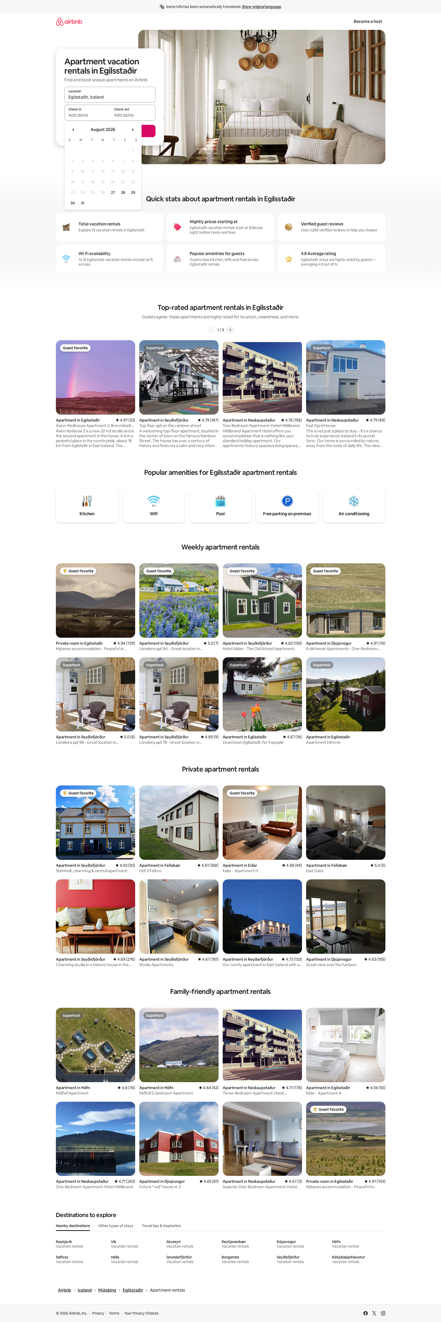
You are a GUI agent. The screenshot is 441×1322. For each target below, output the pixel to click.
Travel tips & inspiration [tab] (161, 1225)
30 (73, 203)
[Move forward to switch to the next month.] (132, 129)
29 (133, 192)
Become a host (368, 21)
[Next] (230, 330)
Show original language (261, 6)
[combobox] (109, 97)
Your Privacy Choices (141, 1313)
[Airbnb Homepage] (69, 21)
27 (113, 192)
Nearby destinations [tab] (73, 1225)
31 (82, 203)
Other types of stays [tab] (115, 1225)
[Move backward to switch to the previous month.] (73, 129)
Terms (114, 1313)
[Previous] (211, 330)
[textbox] (87, 115)
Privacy (98, 1313)
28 (123, 192)
